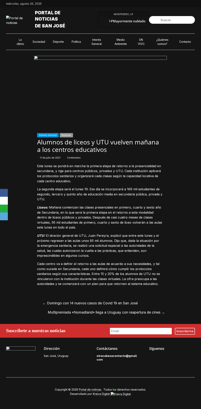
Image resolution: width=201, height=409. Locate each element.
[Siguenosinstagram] (184, 4)
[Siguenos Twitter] (160, 357)
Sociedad (39, 41)
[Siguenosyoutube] (193, 4)
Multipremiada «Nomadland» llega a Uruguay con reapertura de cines (106, 312)
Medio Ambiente (121, 41)
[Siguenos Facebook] (151, 357)
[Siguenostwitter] (175, 4)
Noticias (66, 135)
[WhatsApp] (4, 208)
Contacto (185, 41)
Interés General (96, 41)
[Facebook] (4, 193)
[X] (4, 201)
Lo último (20, 41)
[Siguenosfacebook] (166, 4)
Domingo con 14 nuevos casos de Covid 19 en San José (90, 303)
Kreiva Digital (102, 393)
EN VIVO (141, 41)
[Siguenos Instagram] (169, 357)
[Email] (4, 216)
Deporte (58, 41)
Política (76, 41)
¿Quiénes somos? (162, 41)
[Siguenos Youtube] (178, 357)
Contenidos (74, 157)
